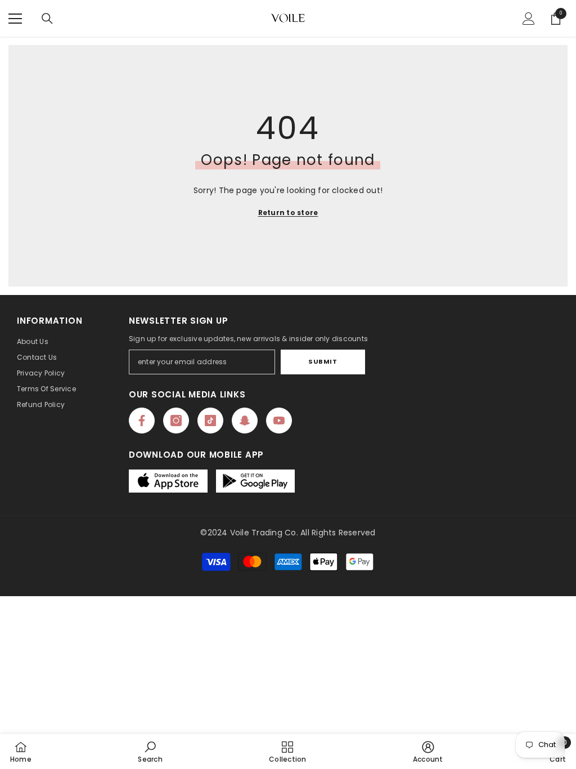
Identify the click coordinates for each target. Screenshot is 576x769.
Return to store (288, 212)
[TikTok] (210, 420)
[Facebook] (142, 420)
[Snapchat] (245, 420)
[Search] (47, 18)
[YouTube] (279, 420)
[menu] (15, 18)
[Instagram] (176, 420)
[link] (150, 751)
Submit (322, 361)
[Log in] (529, 18)
